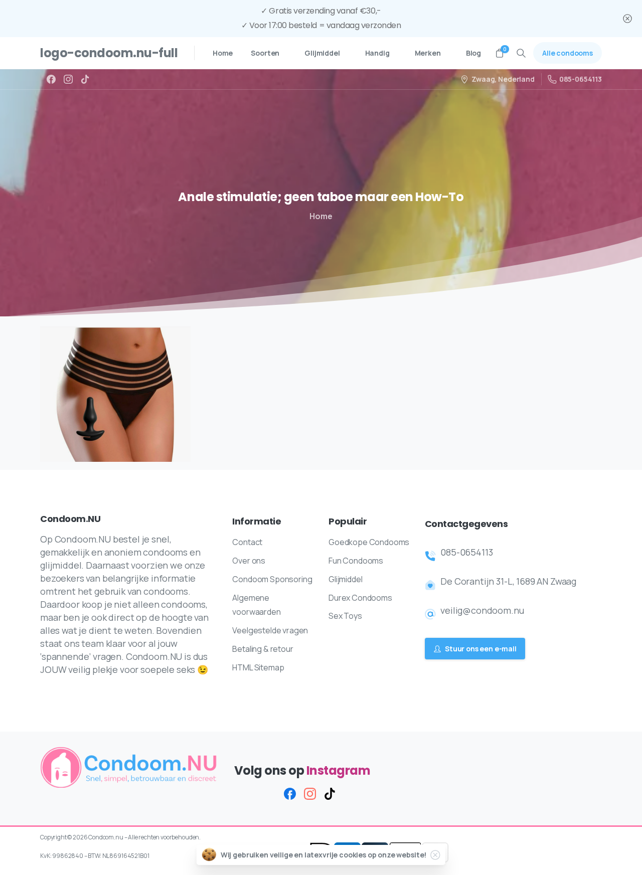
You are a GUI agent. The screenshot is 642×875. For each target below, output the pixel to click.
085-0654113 (580, 79)
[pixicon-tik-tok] (330, 793)
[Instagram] (68, 79)
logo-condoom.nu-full (109, 53)
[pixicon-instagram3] (310, 793)
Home (320, 216)
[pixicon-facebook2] (290, 793)
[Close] (627, 18)
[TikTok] (85, 79)
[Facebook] (51, 79)
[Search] (521, 53)
